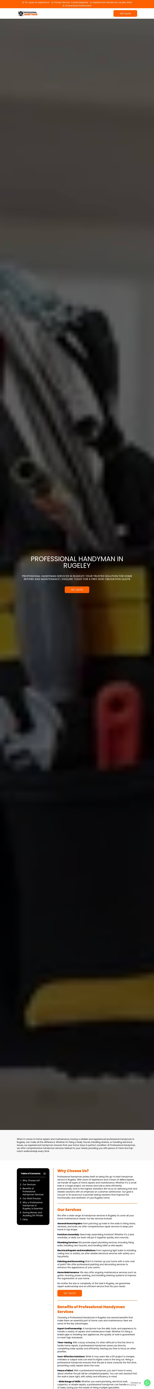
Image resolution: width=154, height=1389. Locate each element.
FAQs (25, 1219)
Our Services (29, 1184)
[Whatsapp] (147, 1382)
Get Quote (125, 13)
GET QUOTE (77, 589)
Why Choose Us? (31, 1180)
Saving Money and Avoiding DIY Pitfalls (33, 1214)
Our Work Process (32, 1198)
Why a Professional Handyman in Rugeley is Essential (33, 1205)
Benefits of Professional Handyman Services (33, 1191)
